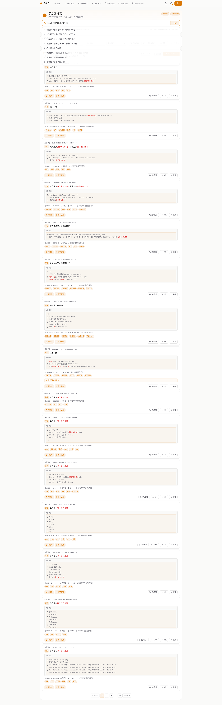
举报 (165, 96)
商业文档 (81, 289)
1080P (75, 209)
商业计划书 (90, 336)
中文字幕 (82, 209)
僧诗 (68, 130)
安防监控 (56, 376)
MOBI (65, 587)
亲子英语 (48, 289)
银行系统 (64, 376)
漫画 (68, 170)
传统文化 (63, 246)
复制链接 (154, 96)
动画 (63, 170)
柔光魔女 (59, 397)
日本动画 (48, 209)
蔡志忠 (47, 246)
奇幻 (63, 209)
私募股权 (56, 336)
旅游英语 (56, 289)
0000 (155, 545)
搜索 (175, 23)
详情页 (50, 96)
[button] (171, 3)
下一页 (126, 695)
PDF (68, 90)
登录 (178, 3)
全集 (77, 449)
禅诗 (63, 90)
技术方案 (53, 353)
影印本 (80, 130)
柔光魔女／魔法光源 (69, 147)
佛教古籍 (62, 130)
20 (120, 695)
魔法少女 (56, 209)
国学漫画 (55, 246)
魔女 (46, 170)
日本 (52, 539)
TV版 (71, 449)
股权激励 (73, 289)
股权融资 (48, 336)
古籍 (57, 90)
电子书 (81, 246)
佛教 (52, 90)
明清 (74, 130)
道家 (75, 246)
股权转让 (64, 336)
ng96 (155, 640)
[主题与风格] (171, 3)
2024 (58, 682)
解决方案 (88, 376)
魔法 (57, 170)
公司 (69, 682)
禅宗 (46, 90)
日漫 (70, 587)
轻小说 (58, 587)
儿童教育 (64, 289)
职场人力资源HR (56, 305)
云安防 (72, 376)
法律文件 (89, 289)
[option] (111, 29)
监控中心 (79, 376)
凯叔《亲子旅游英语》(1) (60, 263)
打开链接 (61, 96)
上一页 (96, 695)
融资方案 (81, 336)
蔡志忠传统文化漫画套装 (60, 226)
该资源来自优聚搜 (53, 380)
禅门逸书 (53, 67)
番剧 (63, 491)
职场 (52, 170)
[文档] (166, 3)
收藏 (174, 96)
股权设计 (73, 336)
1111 (156, 497)
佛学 (70, 246)
